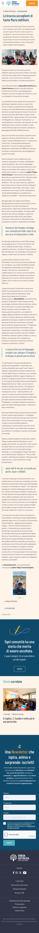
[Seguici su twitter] (20, 871)
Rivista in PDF (19, 891)
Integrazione (22, 11)
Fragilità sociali (10, 11)
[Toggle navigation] (3, 3)
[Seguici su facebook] (13, 871)
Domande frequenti (19, 887)
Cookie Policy (19, 909)
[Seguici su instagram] (16, 871)
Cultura (7, 713)
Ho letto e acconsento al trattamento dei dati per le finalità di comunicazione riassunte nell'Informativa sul (21, 824)
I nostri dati (19, 880)
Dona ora (32, 3)
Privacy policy (19, 903)
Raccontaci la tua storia (19, 884)
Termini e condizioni (19, 906)
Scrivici (19, 669)
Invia (9, 841)
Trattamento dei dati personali (19, 899)
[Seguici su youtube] (24, 871)
